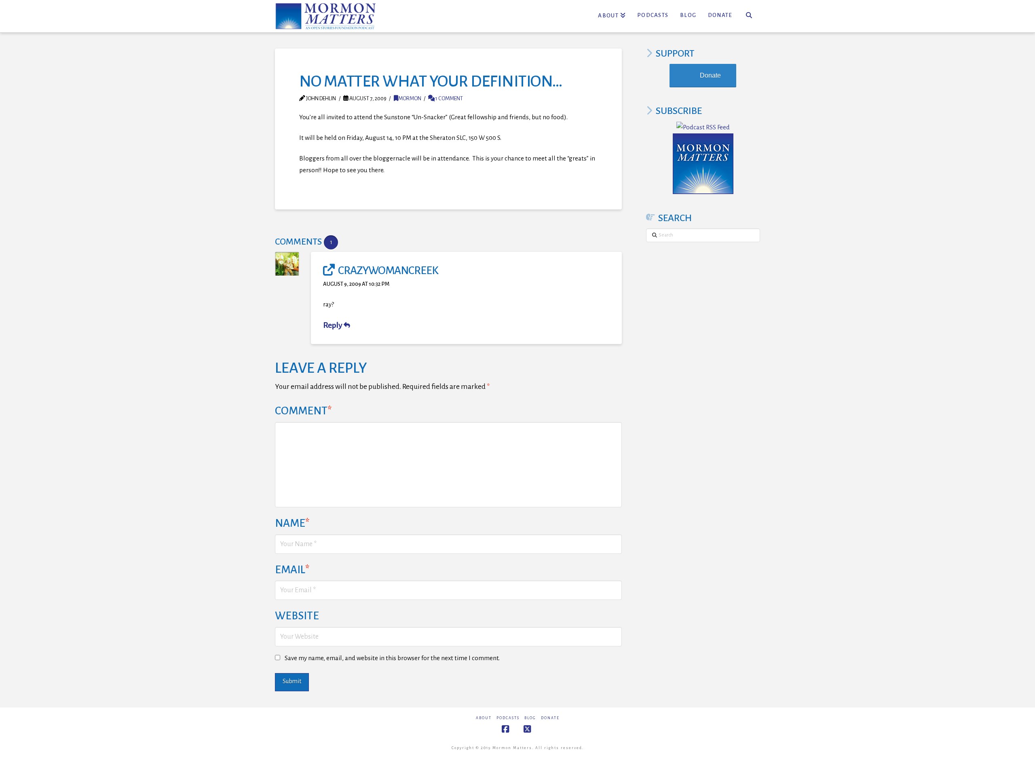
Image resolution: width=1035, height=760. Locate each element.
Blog (530, 718)
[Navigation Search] (749, 16)
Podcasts (508, 718)
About (484, 718)
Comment (303, 411)
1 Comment (449, 98)
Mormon (409, 98)
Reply (333, 325)
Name (292, 523)
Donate (710, 75)
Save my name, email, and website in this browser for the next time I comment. (392, 657)
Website (297, 616)
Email (292, 570)
